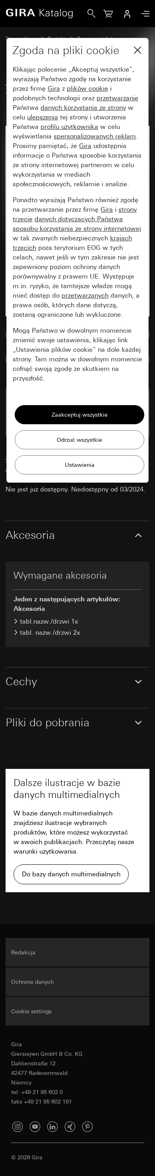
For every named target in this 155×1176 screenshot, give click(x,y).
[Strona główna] (46, 13)
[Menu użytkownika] (127, 13)
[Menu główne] (143, 14)
